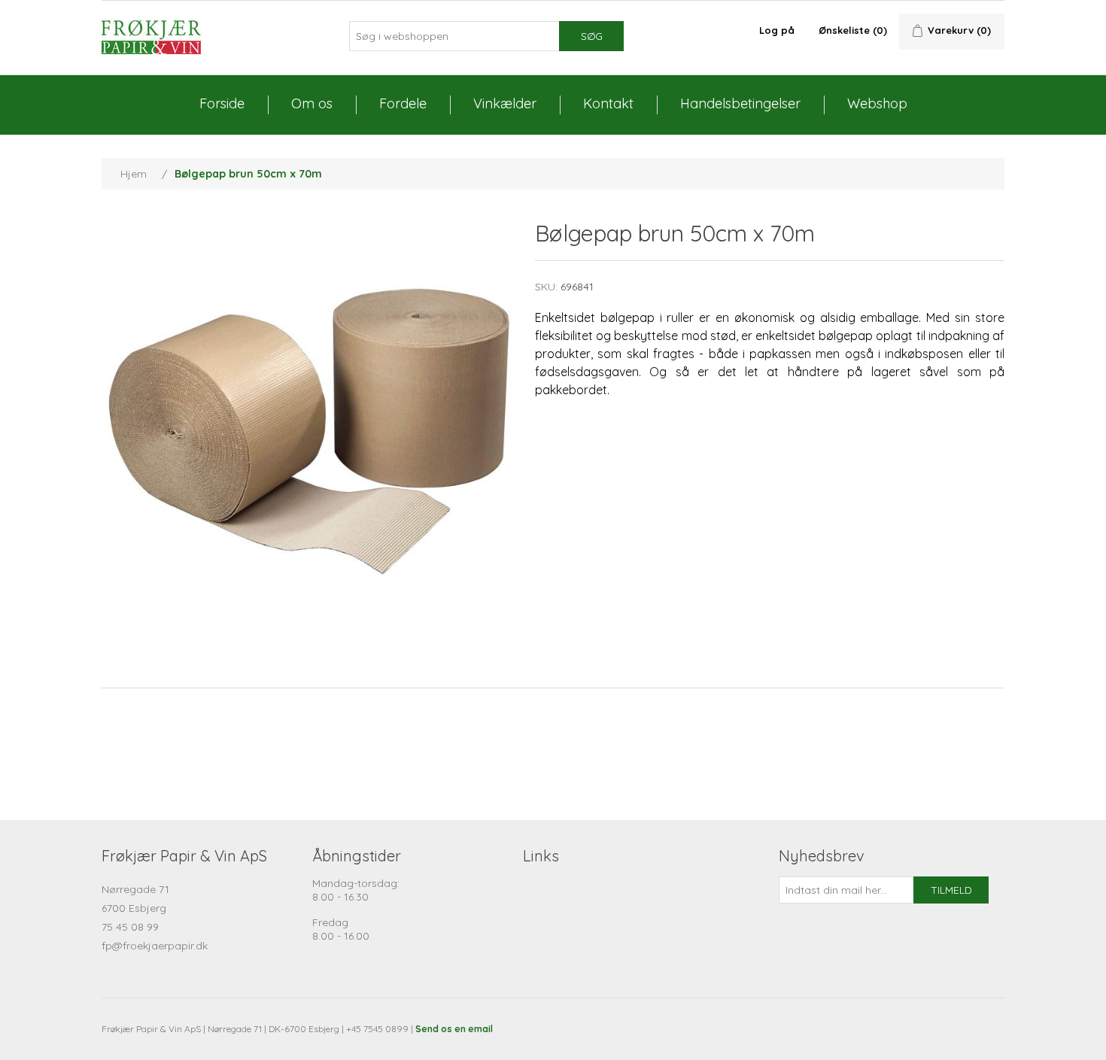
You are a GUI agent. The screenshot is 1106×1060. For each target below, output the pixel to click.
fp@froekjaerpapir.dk (155, 945)
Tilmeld (951, 890)
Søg (592, 36)
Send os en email (454, 1028)
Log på (777, 30)
